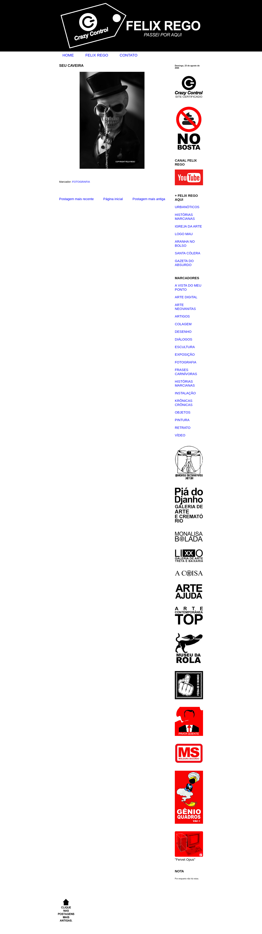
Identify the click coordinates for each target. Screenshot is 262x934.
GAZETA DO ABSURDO (184, 263)
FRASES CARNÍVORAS (186, 372)
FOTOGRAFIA (81, 181)
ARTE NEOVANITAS (185, 307)
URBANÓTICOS (187, 207)
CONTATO (128, 55)
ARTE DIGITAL (186, 297)
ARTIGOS (182, 316)
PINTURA (182, 420)
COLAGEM (183, 324)
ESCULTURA (185, 347)
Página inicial (113, 199)
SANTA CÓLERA (187, 253)
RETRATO (182, 428)
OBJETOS (182, 412)
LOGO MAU (184, 234)
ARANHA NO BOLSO (185, 243)
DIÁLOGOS (183, 339)
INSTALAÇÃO (185, 393)
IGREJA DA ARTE (188, 226)
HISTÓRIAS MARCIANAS (185, 217)
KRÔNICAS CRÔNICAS (184, 403)
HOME (68, 55)
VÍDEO (180, 435)
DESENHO (183, 332)
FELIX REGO (96, 55)
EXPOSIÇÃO (185, 354)
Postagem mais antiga (149, 199)
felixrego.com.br (60, 3)
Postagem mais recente (76, 199)
